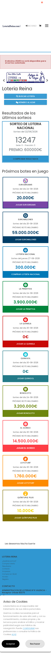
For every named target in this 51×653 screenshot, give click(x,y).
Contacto (6, 569)
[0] (41, 25)
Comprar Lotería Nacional (25, 274)
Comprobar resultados (25, 159)
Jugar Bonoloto (25, 413)
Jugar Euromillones (25, 239)
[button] (4, 80)
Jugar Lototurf (25, 483)
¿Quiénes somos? (9, 561)
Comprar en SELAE (9, 574)
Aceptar (10, 643)
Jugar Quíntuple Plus (25, 517)
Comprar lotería (8, 563)
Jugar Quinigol (25, 378)
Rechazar (35, 643)
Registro (5, 579)
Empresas (6, 571)
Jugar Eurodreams (25, 204)
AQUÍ (14, 634)
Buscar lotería (26, 96)
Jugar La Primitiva (25, 309)
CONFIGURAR (29, 628)
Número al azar (26, 102)
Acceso (32, 25)
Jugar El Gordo (25, 448)
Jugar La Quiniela (25, 343)
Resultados (6, 566)
